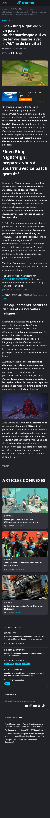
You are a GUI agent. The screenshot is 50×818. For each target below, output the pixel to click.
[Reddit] (21, 53)
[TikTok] (43, 706)
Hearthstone (11, 633)
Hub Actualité (16, 9)
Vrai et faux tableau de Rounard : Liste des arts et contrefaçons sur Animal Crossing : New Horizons (24, 725)
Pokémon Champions (14, 650)
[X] (17, 53)
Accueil (5, 9)
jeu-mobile (9, 664)
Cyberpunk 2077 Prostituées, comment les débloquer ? (21, 741)
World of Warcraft (14, 669)
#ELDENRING (8, 279)
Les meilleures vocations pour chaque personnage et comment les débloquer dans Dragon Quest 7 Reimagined (24, 735)
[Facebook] (12, 53)
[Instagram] (31, 706)
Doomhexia (18, 613)
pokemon (26, 664)
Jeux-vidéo (29, 9)
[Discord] (26, 706)
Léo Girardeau (19, 526)
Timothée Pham (20, 569)
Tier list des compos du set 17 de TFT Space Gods (24, 730)
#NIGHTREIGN (23, 279)
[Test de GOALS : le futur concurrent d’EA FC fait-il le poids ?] (25, 551)
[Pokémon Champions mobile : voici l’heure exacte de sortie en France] (25, 657)
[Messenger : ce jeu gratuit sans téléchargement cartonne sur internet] (25, 508)
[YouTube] (35, 706)
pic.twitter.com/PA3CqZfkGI (15, 289)
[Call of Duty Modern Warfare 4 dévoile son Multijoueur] (25, 595)
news (18, 664)
